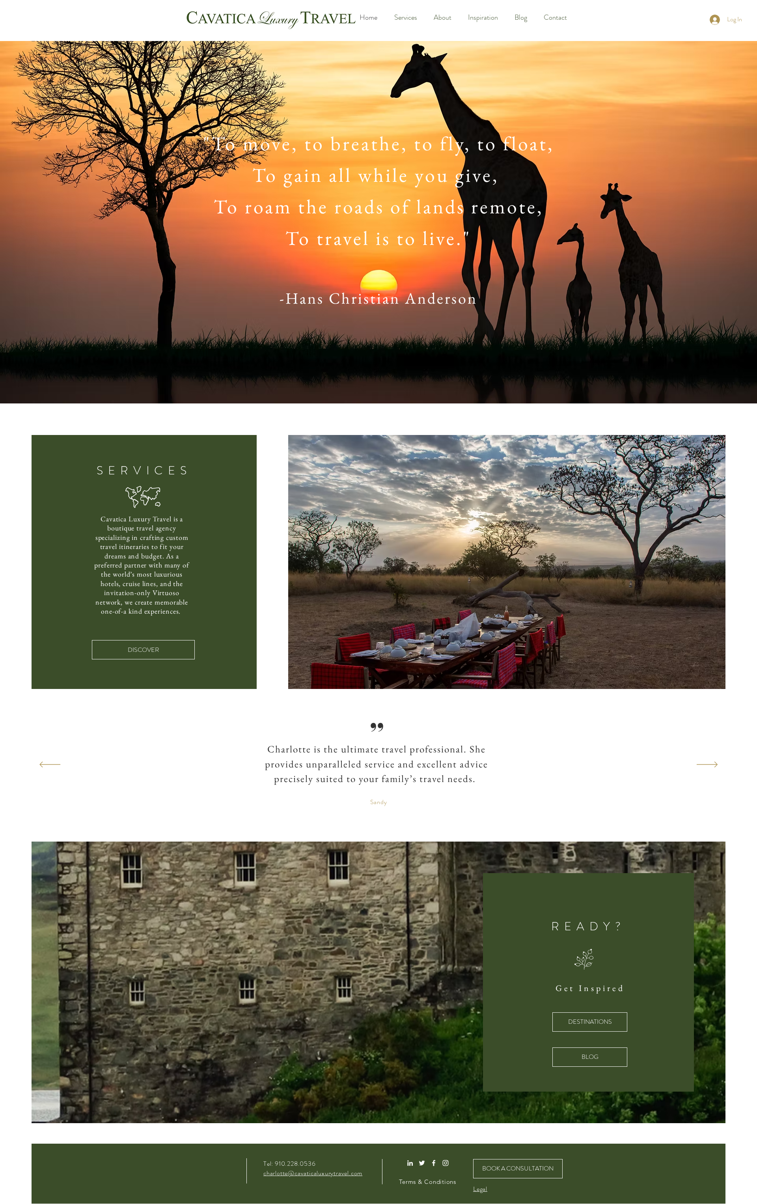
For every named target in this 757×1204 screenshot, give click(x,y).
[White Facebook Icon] (434, 1163)
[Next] (707, 765)
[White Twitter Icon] (422, 1163)
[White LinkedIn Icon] (410, 1163)
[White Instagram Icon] (445, 1163)
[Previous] (49, 765)
